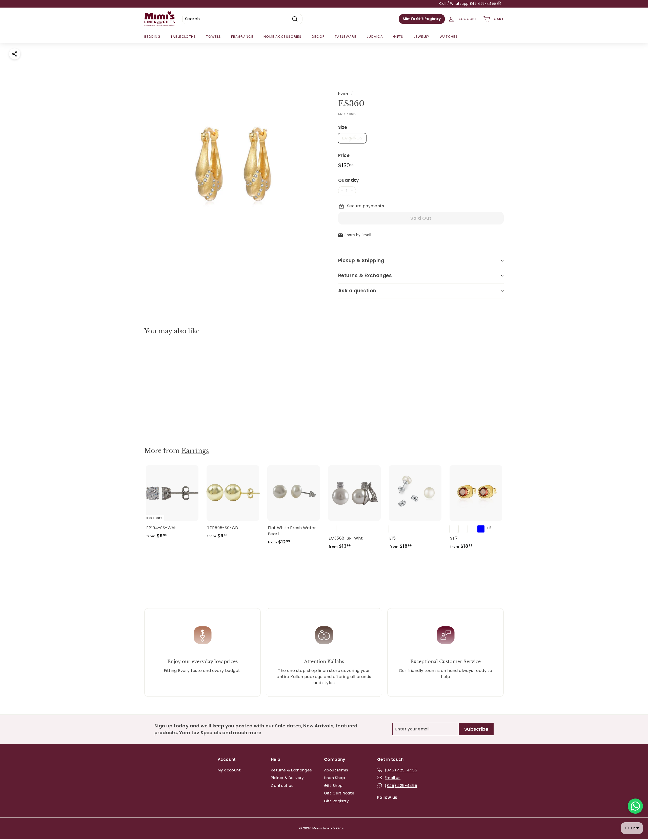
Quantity (348, 180)
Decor (318, 36)
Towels (213, 36)
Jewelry (422, 36)
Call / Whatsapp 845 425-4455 (468, 3)
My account (229, 770)
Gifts (398, 36)
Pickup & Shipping (361, 260)
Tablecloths (183, 36)
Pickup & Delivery (287, 777)
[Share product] (14, 53)
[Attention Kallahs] (324, 635)
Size (342, 127)
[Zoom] (233, 165)
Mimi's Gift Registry (422, 18)
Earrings (195, 451)
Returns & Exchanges (365, 275)
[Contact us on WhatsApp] (635, 806)
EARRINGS (352, 138)
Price (344, 155)
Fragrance (242, 36)
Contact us (282, 785)
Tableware (345, 36)
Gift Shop (333, 785)
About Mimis (336, 770)
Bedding (152, 36)
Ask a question (357, 290)
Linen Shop (334, 777)
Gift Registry (336, 801)
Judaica (375, 36)
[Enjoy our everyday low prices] (202, 635)
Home (343, 93)
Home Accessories (283, 36)
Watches (449, 36)
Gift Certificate (339, 793)
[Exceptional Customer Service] (445, 635)
